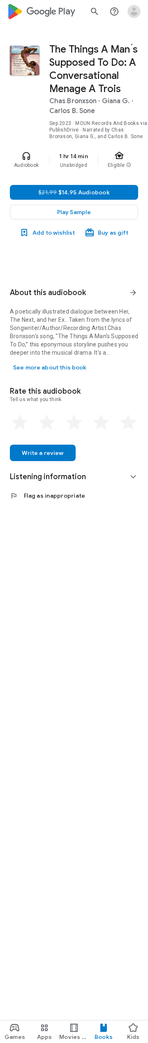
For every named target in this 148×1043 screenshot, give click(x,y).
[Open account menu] (134, 11)
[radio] (20, 422)
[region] (74, 160)
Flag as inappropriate (47, 496)
